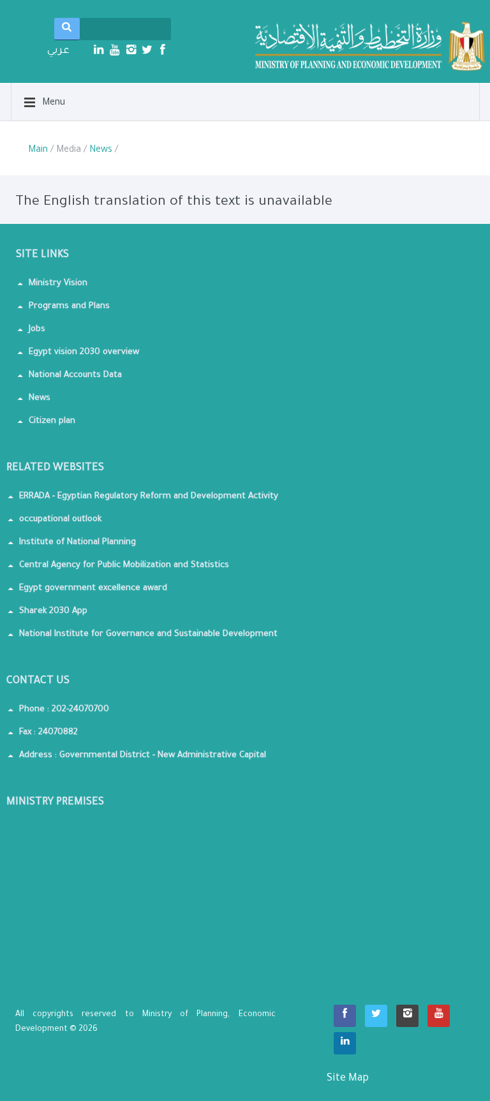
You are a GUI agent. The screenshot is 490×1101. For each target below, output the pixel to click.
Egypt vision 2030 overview (84, 352)
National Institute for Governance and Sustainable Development (148, 634)
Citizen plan (52, 421)
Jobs (37, 329)
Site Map (373, 1086)
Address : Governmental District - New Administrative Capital (142, 755)
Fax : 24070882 (48, 732)
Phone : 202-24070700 (64, 709)
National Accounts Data (75, 375)
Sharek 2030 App (53, 611)
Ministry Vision (58, 283)
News (100, 150)
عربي (58, 51)
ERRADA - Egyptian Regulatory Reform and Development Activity (148, 496)
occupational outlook (60, 519)
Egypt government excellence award (93, 588)
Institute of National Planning (77, 542)
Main (38, 150)
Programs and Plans (69, 306)
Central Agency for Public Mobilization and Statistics (124, 565)
